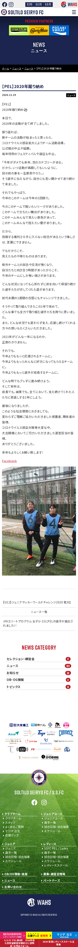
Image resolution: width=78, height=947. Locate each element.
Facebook (9, 461)
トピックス (38, 687)
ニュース (38, 666)
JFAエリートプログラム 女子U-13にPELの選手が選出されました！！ (38, 623)
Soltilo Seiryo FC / (39, 792)
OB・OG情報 (38, 679)
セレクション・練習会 (38, 659)
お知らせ (38, 673)
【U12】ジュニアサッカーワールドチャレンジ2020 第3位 (37, 602)
